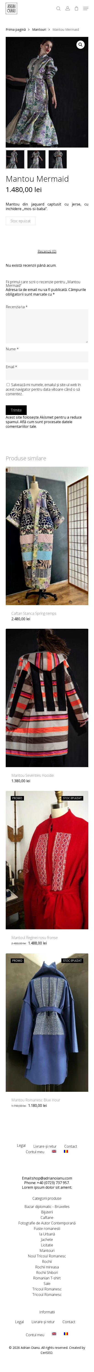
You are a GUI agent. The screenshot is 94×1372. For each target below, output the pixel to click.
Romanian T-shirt (47, 1278)
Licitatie (47, 1245)
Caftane (47, 1217)
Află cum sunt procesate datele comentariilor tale (39, 424)
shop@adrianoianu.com (52, 1178)
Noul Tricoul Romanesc (47, 1256)
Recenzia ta (17, 306)
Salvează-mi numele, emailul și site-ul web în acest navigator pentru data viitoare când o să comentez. (43, 389)
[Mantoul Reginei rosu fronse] (47, 860)
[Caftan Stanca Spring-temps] (47, 536)
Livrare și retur (45, 1146)
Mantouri (39, 29)
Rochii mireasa (47, 1267)
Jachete (47, 1239)
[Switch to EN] (54, 1153)
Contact (70, 1146)
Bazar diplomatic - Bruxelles (47, 1206)
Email (11, 366)
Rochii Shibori (47, 1272)
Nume (12, 348)
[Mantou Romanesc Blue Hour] (47, 1022)
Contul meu (35, 1152)
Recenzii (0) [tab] (47, 251)
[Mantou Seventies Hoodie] (47, 698)
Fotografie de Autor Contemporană (47, 1223)
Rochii (47, 1261)
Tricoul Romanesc (47, 1289)
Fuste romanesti (47, 1228)
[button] (80, 45)
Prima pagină (16, 29)
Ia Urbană (47, 1234)
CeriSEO (46, 1352)
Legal (21, 1145)
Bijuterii (47, 1212)
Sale (47, 1283)
